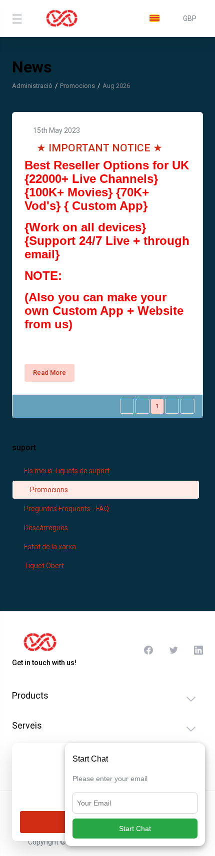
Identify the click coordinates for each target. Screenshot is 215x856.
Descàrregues (45, 528)
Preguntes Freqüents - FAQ (65, 509)
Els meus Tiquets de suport (66, 471)
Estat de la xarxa (49, 547)
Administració (32, 85)
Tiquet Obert (43, 566)
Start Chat (135, 829)
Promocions (77, 85)
